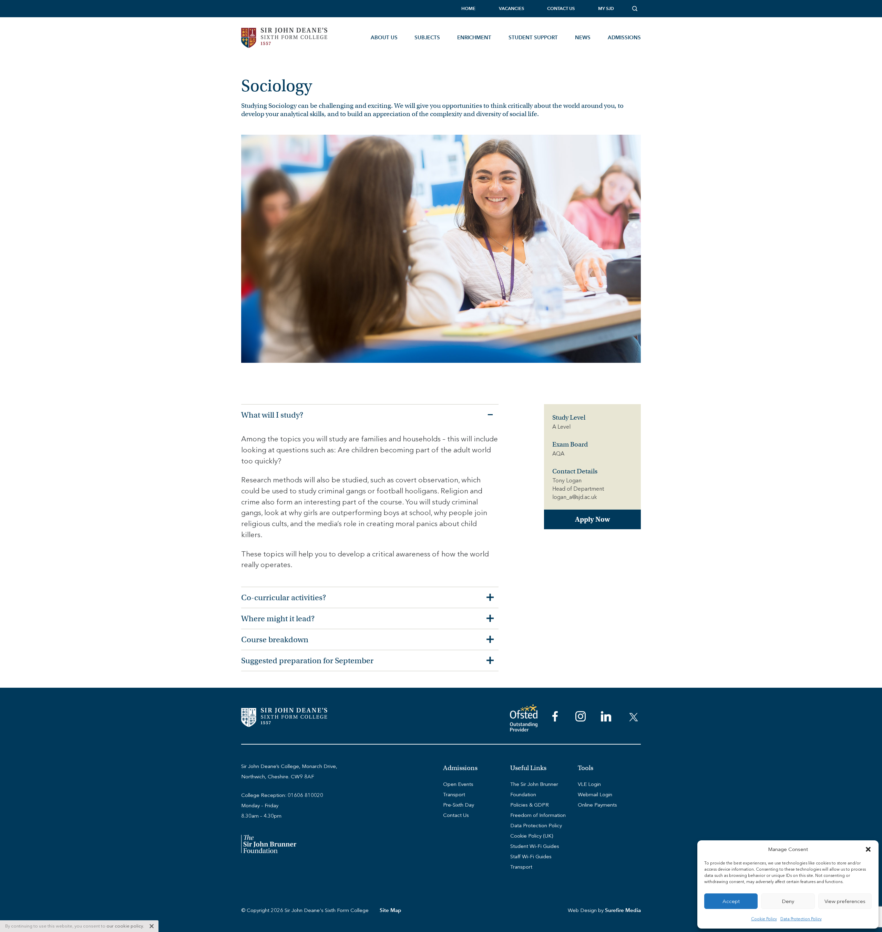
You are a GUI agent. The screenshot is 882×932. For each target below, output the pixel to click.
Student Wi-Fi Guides (534, 846)
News (583, 37)
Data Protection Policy (801, 918)
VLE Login (589, 784)
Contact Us (561, 8)
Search (636, 8)
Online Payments (597, 805)
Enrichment (474, 37)
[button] (868, 849)
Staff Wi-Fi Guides (531, 856)
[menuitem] (468, 8)
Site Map (390, 910)
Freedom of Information (538, 815)
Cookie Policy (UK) (531, 836)
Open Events (458, 784)
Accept (731, 901)
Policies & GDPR (529, 805)
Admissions (624, 37)
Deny (788, 901)
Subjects (427, 37)
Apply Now (592, 519)
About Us (384, 37)
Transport (454, 794)
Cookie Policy (764, 918)
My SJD (606, 8)
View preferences (844, 901)
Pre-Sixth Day (458, 805)
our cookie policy (124, 926)
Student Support (533, 37)
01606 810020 (305, 795)
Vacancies (511, 8)
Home (468, 8)
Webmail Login (595, 794)
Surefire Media (623, 910)
